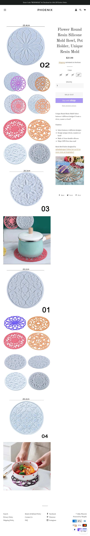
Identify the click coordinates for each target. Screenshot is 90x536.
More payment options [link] (69, 105)
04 (61, 75)
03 (67, 75)
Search (5, 514)
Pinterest (52, 517)
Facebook (52, 514)
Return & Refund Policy (33, 514)
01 (73, 75)
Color (70, 70)
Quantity (69, 82)
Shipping (62, 62)
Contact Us (28, 517)
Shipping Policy (8, 520)
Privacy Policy (8, 517)
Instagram (52, 520)
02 (78, 75)
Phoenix (45, 10)
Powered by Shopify (80, 517)
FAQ (26, 520)
